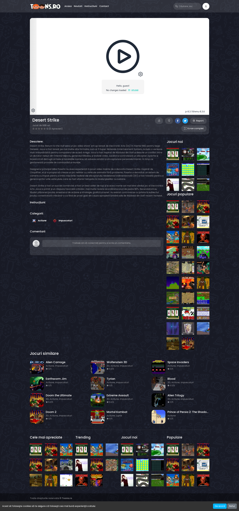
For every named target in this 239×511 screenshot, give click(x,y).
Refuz (232, 506)
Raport (200, 120)
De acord (220, 506)
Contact (104, 6)
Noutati (78, 6)
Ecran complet (195, 128)
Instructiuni (91, 6)
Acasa (68, 6)
